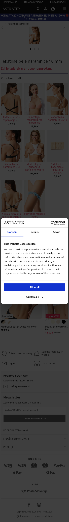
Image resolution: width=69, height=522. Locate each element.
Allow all (34, 287)
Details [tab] (34, 232)
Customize (32, 296)
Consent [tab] (12, 232)
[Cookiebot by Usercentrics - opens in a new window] (50, 223)
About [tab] (56, 232)
